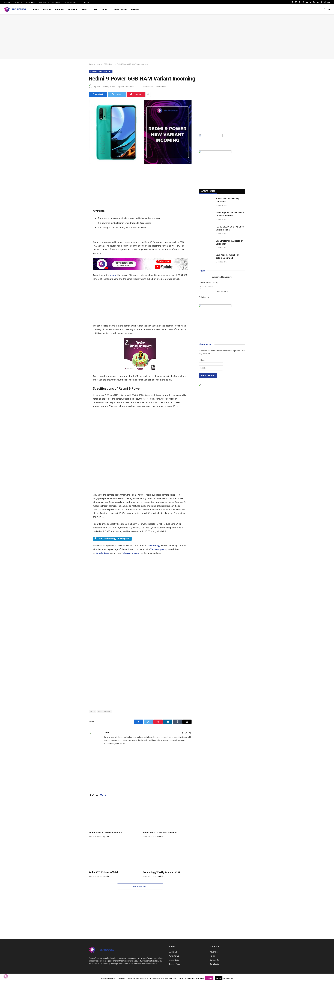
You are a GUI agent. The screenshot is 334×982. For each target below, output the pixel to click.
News (84, 9)
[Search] (329, 9)
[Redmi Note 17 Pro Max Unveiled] (167, 815)
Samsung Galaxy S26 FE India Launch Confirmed (230, 214)
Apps (96, 9)
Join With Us (44, 2)
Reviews (135, 9)
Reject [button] (218, 978)
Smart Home (120, 9)
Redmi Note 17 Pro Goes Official (106, 832)
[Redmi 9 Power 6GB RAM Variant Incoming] (140, 164)
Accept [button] (209, 978)
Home (36, 9)
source (113, 275)
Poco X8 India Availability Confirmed (227, 200)
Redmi (92, 711)
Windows (59, 9)
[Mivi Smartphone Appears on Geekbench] (206, 244)
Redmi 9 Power (104, 711)
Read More (228, 978)
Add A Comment (140, 886)
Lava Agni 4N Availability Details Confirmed (227, 256)
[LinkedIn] (79, 189)
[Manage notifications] (6, 976)
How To (106, 9)
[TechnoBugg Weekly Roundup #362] (167, 855)
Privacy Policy (70, 2)
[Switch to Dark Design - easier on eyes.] (324, 9)
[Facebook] (79, 178)
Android (47, 9)
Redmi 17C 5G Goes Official (103, 872)
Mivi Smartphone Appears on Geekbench (229, 242)
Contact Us (84, 2)
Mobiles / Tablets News (100, 71)
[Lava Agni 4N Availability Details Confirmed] (206, 258)
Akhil (98, 87)
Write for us (30, 2)
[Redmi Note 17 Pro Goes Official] (113, 815)
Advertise (18, 2)
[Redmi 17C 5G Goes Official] (113, 855)
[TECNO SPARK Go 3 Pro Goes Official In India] (206, 230)
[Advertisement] (167, 36)
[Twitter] (79, 184)
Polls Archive (204, 297)
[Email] (79, 201)
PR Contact (57, 2)
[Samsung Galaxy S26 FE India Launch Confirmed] (206, 216)
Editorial (73, 9)
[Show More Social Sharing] (148, 94)
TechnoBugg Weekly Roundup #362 (161, 872)
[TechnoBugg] (15, 9)
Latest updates (208, 191)
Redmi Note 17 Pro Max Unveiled (159, 832)
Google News (102, 553)
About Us (7, 2)
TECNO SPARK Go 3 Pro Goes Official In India (230, 228)
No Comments (148, 87)
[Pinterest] (79, 195)
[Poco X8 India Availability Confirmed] (206, 202)
